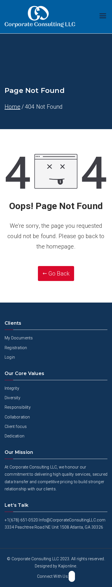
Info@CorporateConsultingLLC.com (72, 520)
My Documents (19, 338)
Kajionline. (67, 566)
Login (10, 357)
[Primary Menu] (102, 16)
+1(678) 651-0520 (21, 520)
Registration (16, 347)
